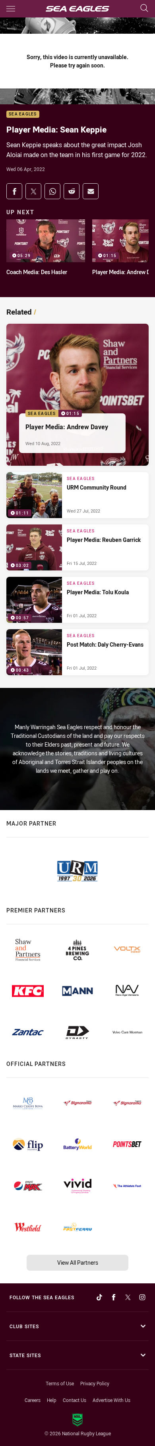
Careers (33, 1400)
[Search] (144, 8)
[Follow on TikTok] (99, 1297)
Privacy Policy (94, 1383)
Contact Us (74, 1400)
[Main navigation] (10, 8)
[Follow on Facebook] (113, 1297)
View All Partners (77, 1262)
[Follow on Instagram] (142, 1297)
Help (51, 1400)
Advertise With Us (111, 1400)
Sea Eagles (23, 114)
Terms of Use (60, 1383)
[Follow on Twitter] (128, 1297)
